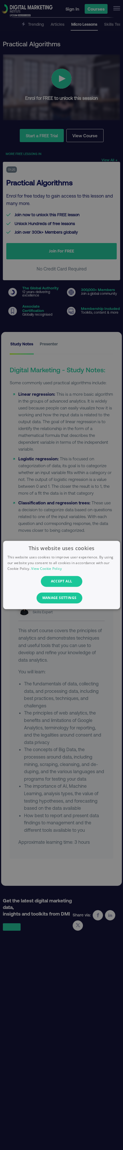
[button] (61, 598)
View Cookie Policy (46, 568)
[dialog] (61, 575)
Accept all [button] (61, 581)
